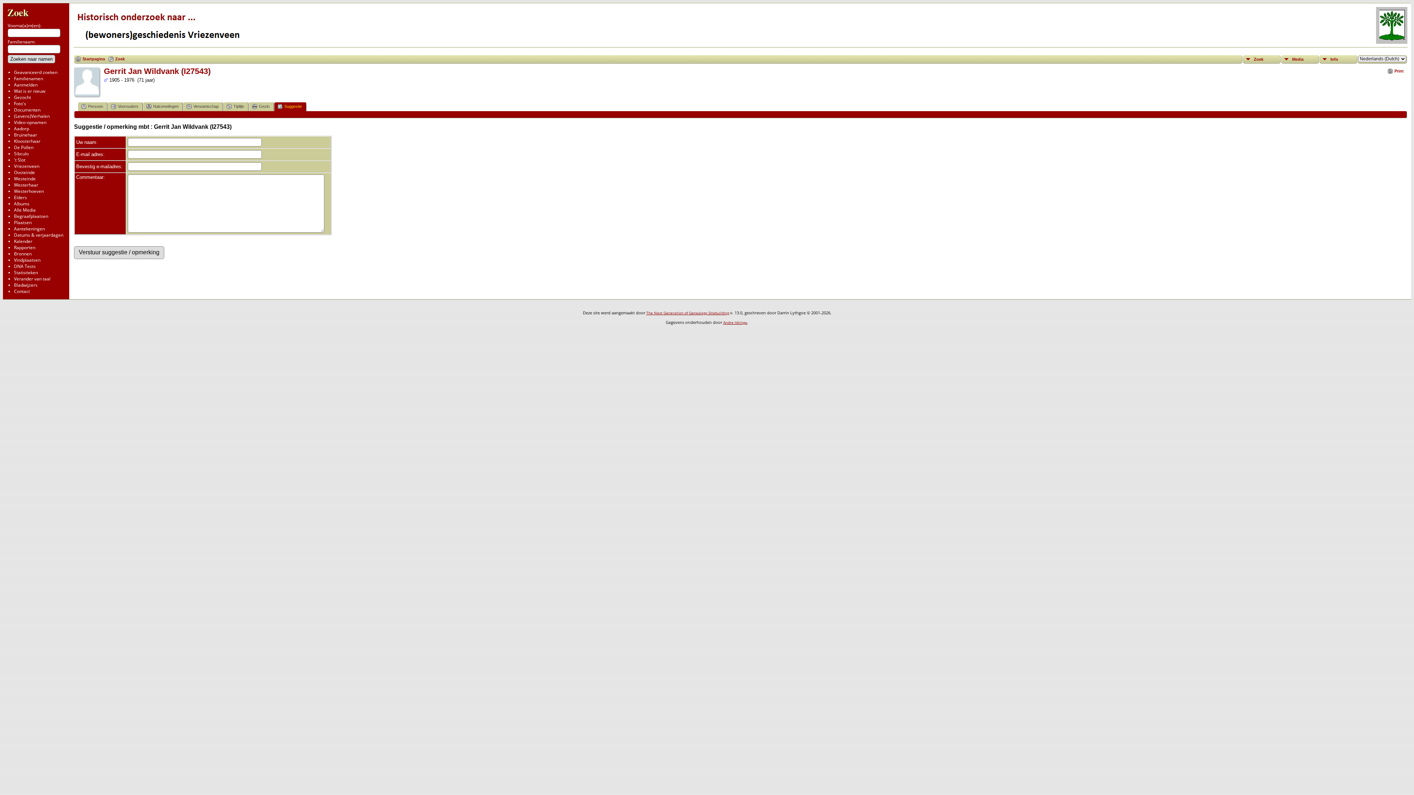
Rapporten (24, 247)
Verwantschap (206, 106)
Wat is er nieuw (29, 91)
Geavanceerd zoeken (35, 72)
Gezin (264, 106)
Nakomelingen (166, 106)
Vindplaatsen (27, 260)
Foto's (20, 103)
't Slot (19, 160)
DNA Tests (25, 266)
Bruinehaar (25, 135)
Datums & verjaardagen (38, 235)
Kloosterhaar (27, 141)
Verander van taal (32, 279)
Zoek (18, 12)
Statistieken (26, 272)
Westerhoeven (29, 191)
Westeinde (25, 179)
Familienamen (28, 78)
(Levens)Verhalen (32, 116)
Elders (20, 197)
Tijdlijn (238, 106)
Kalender (23, 241)
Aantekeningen (29, 229)
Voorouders (128, 106)
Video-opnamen (30, 122)
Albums (21, 204)
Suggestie (293, 106)
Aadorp (21, 129)
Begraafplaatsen (31, 216)
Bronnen (23, 254)
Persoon (95, 106)
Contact (22, 291)
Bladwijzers (26, 285)
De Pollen (24, 147)
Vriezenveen (26, 166)
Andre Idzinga (735, 322)
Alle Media (25, 210)
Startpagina (93, 59)
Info (1334, 59)
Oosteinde (24, 172)
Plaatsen (23, 222)
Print (1399, 71)
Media (1298, 59)
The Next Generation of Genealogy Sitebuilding (687, 312)
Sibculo (21, 154)
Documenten (27, 110)
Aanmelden (26, 85)
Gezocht (22, 97)
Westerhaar (26, 185)
